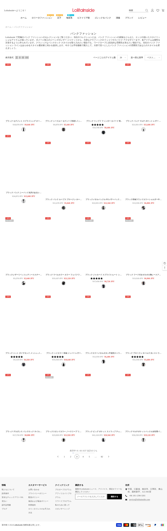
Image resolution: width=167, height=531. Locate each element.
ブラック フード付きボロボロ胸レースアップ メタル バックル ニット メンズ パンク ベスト (143, 275)
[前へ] (58, 457)
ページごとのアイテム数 (104, 57)
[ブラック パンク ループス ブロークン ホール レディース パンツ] (63, 169)
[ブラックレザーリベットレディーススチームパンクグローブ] (23, 244)
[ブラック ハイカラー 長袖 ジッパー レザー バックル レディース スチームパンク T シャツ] (63, 323)
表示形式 (9, 57)
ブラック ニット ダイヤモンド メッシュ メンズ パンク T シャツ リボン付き (23, 353)
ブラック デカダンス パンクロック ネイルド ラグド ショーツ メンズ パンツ (24, 431)
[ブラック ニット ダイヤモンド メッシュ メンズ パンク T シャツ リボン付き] (23, 323)
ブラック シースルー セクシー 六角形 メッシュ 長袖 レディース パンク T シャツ (63, 121)
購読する (114, 497)
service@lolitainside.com (139, 499)
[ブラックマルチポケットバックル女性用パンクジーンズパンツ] (143, 401)
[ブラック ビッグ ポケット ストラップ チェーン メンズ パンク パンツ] (103, 401)
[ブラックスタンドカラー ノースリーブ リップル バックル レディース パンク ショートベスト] (63, 401)
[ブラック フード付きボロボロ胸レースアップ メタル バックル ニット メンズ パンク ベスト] (143, 244)
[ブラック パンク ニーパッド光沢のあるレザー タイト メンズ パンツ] (23, 162)
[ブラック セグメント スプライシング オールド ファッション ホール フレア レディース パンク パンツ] (23, 91)
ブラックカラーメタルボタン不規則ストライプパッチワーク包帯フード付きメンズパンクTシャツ (103, 353)
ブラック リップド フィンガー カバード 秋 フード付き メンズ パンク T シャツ (103, 121)
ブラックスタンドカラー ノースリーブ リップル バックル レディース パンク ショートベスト (63, 431)
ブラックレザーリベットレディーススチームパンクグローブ (23, 275)
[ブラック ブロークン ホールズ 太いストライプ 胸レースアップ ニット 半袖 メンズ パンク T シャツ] (143, 323)
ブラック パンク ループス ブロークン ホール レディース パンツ (63, 199)
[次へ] (109, 457)
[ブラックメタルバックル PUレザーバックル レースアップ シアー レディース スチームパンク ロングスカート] (103, 169)
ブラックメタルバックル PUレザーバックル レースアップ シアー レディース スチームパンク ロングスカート (103, 199)
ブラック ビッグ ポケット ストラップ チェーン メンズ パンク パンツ (103, 431)
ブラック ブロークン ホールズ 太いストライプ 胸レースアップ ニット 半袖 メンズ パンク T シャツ (143, 353)
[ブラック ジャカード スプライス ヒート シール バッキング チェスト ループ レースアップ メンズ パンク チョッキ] (103, 244)
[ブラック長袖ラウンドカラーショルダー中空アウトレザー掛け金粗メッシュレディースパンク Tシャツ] (143, 169)
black (24, 129)
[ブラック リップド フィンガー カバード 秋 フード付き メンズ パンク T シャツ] (103, 91)
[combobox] (136, 10)
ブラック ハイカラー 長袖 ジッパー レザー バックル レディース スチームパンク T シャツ (63, 353)
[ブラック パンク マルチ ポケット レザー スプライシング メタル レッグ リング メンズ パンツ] (143, 91)
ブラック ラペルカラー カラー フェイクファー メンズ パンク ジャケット (63, 275)
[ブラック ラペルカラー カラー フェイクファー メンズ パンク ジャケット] (63, 244)
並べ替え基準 (137, 57)
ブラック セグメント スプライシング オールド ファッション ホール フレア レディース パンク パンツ (24, 121)
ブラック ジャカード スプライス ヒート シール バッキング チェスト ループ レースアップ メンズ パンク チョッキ (103, 275)
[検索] (138, 10)
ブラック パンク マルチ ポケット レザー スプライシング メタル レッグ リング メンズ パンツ (143, 121)
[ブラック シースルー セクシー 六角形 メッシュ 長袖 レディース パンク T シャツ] (63, 91)
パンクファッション (23, 27)
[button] (16, 57)
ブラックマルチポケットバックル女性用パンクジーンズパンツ (143, 431)
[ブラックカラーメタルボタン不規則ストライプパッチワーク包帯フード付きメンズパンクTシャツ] (103, 323)
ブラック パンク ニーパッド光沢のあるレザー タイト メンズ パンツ (23, 193)
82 (102, 457)
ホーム (8, 27)
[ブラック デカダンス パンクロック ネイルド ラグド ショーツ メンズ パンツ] (23, 401)
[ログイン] (152, 10)
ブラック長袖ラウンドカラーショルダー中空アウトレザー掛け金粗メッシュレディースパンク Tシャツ (143, 199)
